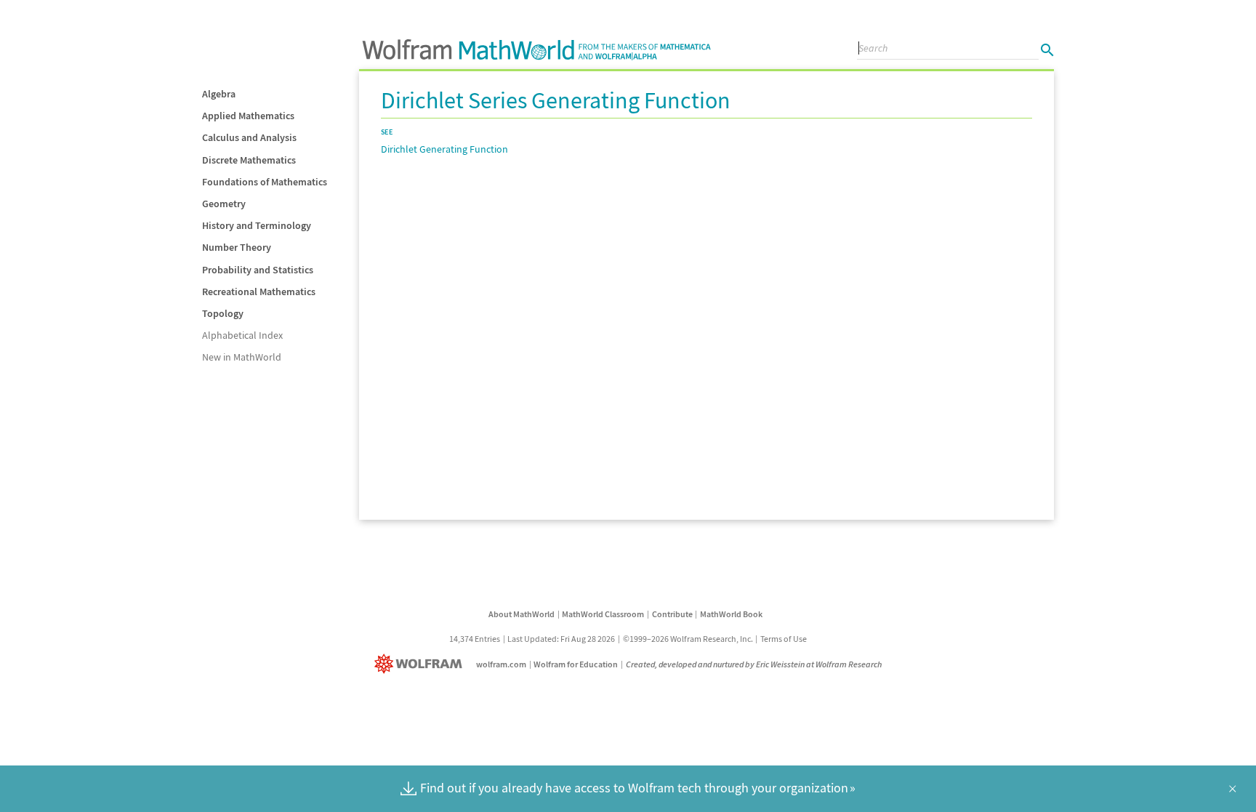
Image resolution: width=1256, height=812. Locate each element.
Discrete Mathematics (249, 159)
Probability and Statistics (257, 269)
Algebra (219, 93)
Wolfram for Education (576, 664)
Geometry (224, 203)
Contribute (672, 613)
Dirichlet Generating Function (444, 149)
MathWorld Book (731, 613)
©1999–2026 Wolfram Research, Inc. (688, 638)
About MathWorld (521, 613)
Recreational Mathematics (258, 291)
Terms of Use (783, 638)
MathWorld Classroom (603, 613)
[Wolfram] (421, 664)
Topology (222, 313)
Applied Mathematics (248, 115)
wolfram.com (501, 664)
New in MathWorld (241, 356)
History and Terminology (256, 225)
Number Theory (236, 247)
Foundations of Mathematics (264, 181)
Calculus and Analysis (249, 137)
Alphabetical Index (242, 335)
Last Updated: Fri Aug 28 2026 (561, 638)
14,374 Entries (474, 638)
